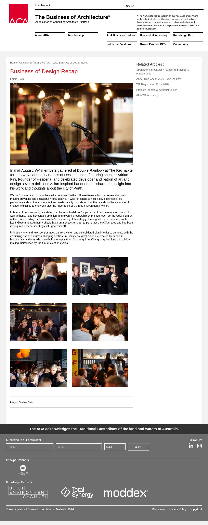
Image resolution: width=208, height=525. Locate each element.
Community (180, 44)
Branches (39, 62)
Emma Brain (17, 79)
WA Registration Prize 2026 (152, 84)
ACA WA (52, 62)
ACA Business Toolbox (121, 35)
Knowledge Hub (183, 35)
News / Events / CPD (153, 44)
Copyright (196, 509)
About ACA (42, 35)
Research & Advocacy (153, 35)
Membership (76, 35)
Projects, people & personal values (156, 89)
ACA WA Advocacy (147, 95)
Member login (43, 5)
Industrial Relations (119, 44)
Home (13, 62)
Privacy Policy (177, 509)
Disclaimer (158, 509)
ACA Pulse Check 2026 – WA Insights (158, 78)
